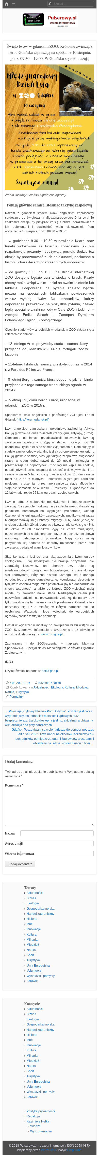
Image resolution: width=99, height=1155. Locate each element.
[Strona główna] (6, 4)
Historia (32, 919)
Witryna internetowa (19, 854)
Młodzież (82, 687)
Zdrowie (32, 981)
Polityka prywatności (41, 1111)
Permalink (16, 696)
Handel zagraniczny (40, 914)
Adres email (14, 843)
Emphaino (74, 1150)
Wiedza (35, 1126)
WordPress (48, 1150)
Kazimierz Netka (49, 683)
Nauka (9, 692)
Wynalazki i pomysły (41, 976)
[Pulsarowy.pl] (49, 26)
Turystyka (22, 692)
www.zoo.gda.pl (52, 634)
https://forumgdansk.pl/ (33, 419)
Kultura (70, 687)
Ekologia (57, 687)
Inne (30, 924)
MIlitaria (32, 939)
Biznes (31, 898)
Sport (30, 955)
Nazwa (10, 833)
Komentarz (14, 785)
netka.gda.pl (50, 671)
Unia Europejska (38, 965)
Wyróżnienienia (41, 1131)
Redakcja (33, 1116)
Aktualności (42, 687)
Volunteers (34, 970)
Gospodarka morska (41, 908)
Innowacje (34, 929)
